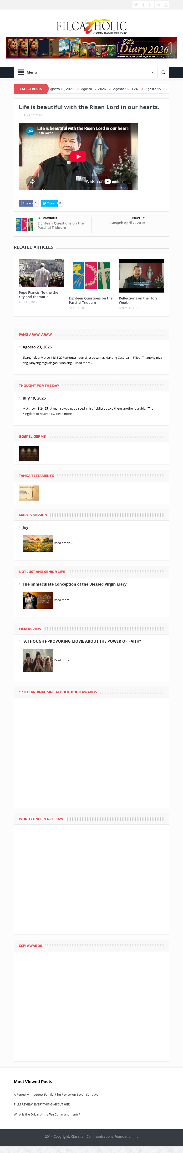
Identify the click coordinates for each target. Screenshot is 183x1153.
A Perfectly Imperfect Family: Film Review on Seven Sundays (56, 1094)
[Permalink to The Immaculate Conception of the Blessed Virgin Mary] (38, 600)
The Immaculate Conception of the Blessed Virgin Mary (75, 584)
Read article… (63, 543)
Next (136, 218)
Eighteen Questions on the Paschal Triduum (61, 225)
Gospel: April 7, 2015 (127, 222)
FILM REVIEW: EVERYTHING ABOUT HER (42, 1104)
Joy (25, 527)
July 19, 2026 (34, 398)
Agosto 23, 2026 (37, 347)
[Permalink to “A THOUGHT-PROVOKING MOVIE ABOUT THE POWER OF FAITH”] (38, 660)
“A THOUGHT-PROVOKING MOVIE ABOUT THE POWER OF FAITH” (82, 641)
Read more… (65, 413)
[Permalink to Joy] (38, 543)
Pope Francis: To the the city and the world (38, 294)
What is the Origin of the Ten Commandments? (47, 1114)
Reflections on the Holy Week (138, 300)
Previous (50, 218)
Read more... (83, 363)
